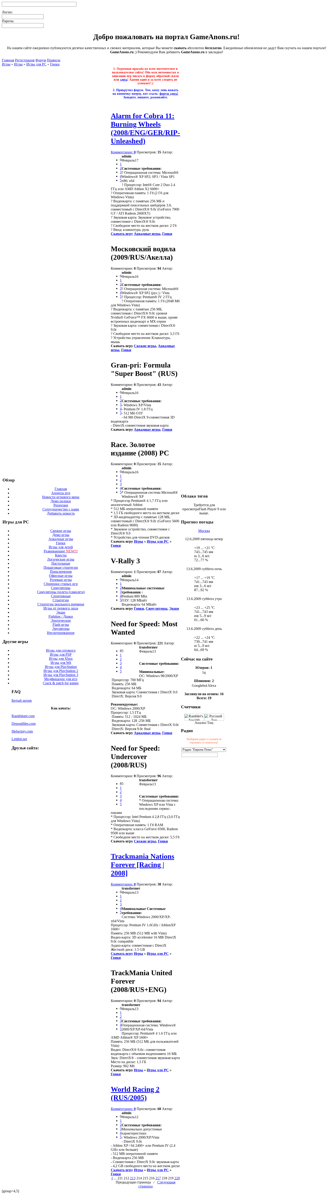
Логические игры (60, 559)
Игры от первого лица (60, 608)
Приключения (61, 571)
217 (158, 1178)
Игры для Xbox (61, 658)
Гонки (55, 64)
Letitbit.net (19, 739)
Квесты (61, 555)
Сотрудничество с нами (60, 509)
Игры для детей (61, 547)
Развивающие (61, 551)
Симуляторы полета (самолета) (61, 592)
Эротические (61, 620)
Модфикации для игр (60, 679)
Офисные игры (60, 576)
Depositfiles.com (24, 724)
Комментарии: (123, 152)
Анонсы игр (60, 493)
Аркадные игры (60, 539)
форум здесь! (168, 93)
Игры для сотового (60, 650)
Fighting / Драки (60, 616)
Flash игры (61, 625)
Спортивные (61, 596)
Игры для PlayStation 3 (60, 675)
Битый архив (22, 700)
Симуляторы (60, 588)
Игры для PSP (61, 654)
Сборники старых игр (61, 584)
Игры (6, 64)
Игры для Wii (61, 663)
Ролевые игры (61, 580)
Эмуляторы (61, 629)
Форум (40, 60)
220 (177, 1178)
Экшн (60, 612)
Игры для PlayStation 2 (60, 671)
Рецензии (60, 505)
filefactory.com (22, 731)
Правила (53, 60)
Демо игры (60, 535)
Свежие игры (60, 531)
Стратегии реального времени (60, 604)
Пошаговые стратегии (60, 567)
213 (132, 1178)
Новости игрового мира (60, 497)
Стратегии (61, 600)
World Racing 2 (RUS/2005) (135, 1093)
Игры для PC (36, 64)
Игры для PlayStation (61, 667)
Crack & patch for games (61, 683)
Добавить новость (61, 513)
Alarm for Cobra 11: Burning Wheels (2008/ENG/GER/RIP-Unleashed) (145, 128)
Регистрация (24, 60)
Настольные (60, 563)
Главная (8, 60)
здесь (123, 79)
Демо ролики (61, 501)
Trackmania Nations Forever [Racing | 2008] (142, 864)
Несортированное (61, 633)
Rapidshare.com (23, 716)
